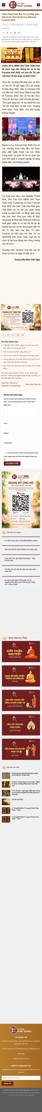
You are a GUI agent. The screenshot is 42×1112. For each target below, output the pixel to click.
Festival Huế (26, 376)
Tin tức (5, 25)
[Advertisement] (21, 283)
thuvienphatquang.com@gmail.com (27, 1049)
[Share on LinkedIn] (15, 33)
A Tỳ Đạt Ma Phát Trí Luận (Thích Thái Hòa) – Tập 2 (25, 809)
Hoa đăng (34, 376)
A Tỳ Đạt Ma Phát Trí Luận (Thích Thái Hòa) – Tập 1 (25, 818)
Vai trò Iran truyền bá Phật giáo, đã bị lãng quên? (21, 356)
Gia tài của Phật (17, 799)
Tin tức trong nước (17, 25)
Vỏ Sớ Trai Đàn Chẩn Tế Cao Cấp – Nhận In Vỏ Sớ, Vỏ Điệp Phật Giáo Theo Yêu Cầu (26, 783)
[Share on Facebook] (3, 33)
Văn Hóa (18, 378)
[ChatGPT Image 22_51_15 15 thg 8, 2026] (21, 55)
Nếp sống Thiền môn (33, 384)
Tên (6, 423)
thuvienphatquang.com (24, 1090)
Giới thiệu (21, 1054)
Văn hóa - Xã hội (31, 25)
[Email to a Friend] (11, 33)
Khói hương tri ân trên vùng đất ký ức (17, 352)
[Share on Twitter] (7, 33)
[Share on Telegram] (19, 33)
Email (6, 433)
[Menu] (3, 5)
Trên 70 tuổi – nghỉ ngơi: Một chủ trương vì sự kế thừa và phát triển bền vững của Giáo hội (26, 792)
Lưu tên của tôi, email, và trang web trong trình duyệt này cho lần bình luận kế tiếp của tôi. (21, 456)
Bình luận (8, 405)
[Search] (38, 5)
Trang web (8, 443)
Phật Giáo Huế (9, 378)
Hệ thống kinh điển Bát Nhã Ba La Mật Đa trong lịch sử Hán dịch (25, 774)
